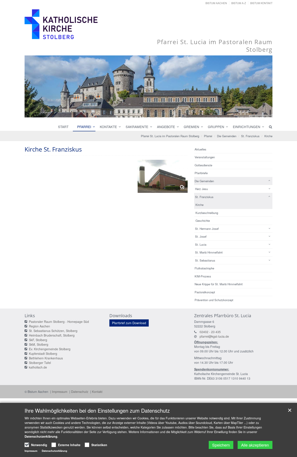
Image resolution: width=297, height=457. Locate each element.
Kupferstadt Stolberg (43, 353)
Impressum (60, 391)
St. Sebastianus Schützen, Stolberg (53, 331)
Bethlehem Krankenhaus (46, 358)
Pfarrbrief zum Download (129, 323)
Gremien (191, 126)
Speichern (221, 445)
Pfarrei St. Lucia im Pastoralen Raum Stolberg (170, 136)
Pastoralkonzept (205, 292)
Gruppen (216, 126)
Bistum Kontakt (261, 3)
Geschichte (202, 220)
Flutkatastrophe (204, 268)
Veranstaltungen (205, 157)
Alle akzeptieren (255, 445)
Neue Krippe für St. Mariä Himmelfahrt (219, 284)
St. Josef (201, 236)
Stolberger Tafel (40, 362)
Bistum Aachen (216, 3)
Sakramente (137, 126)
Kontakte (108, 126)
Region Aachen (39, 326)
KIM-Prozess (203, 276)
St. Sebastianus (205, 260)
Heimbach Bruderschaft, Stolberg (52, 335)
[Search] (268, 127)
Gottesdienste (203, 165)
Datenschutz (80, 391)
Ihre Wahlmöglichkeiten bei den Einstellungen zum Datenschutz (97, 410)
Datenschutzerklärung (41, 436)
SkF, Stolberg (38, 340)
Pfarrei (84, 126)
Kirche (268, 136)
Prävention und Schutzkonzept (214, 300)
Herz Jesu (201, 189)
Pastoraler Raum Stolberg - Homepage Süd (59, 321)
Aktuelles (200, 149)
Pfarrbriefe (201, 173)
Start (63, 126)
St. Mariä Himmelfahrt (209, 252)
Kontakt (97, 391)
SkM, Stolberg (38, 344)
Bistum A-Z (238, 3)
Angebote (166, 126)
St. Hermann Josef (207, 229)
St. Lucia (200, 244)
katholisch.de (38, 367)
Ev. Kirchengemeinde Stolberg (49, 349)
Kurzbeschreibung (206, 213)
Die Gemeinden (226, 136)
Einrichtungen (246, 126)
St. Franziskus (250, 136)
